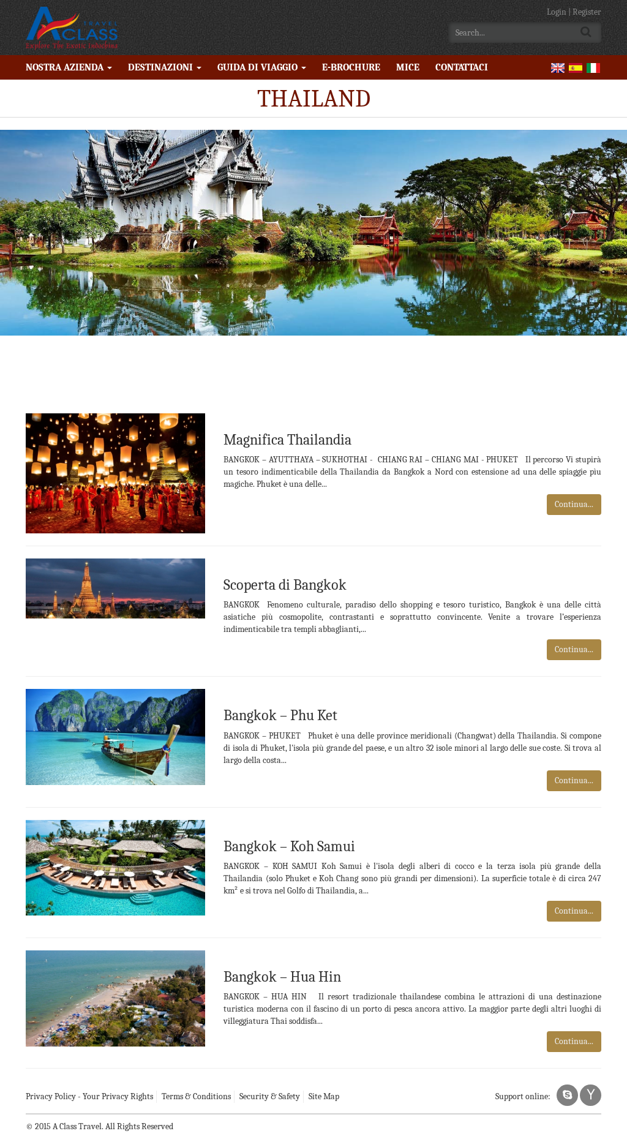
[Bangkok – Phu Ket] (115, 736)
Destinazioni (161, 67)
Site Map (324, 1096)
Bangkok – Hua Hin (282, 976)
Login (557, 12)
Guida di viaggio (258, 67)
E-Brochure (351, 67)
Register (587, 12)
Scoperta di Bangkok (285, 584)
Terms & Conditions (196, 1096)
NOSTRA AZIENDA (66, 67)
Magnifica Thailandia (287, 439)
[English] (558, 67)
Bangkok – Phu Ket (280, 715)
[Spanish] (575, 67)
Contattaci (461, 67)
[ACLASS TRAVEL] (72, 28)
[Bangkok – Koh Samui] (115, 867)
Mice (407, 67)
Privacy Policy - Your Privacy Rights (89, 1096)
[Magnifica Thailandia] (115, 472)
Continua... (574, 504)
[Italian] (593, 67)
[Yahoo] (590, 1095)
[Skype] (567, 1095)
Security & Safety (269, 1096)
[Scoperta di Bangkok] (115, 587)
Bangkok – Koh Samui (289, 846)
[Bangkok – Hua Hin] (115, 998)
